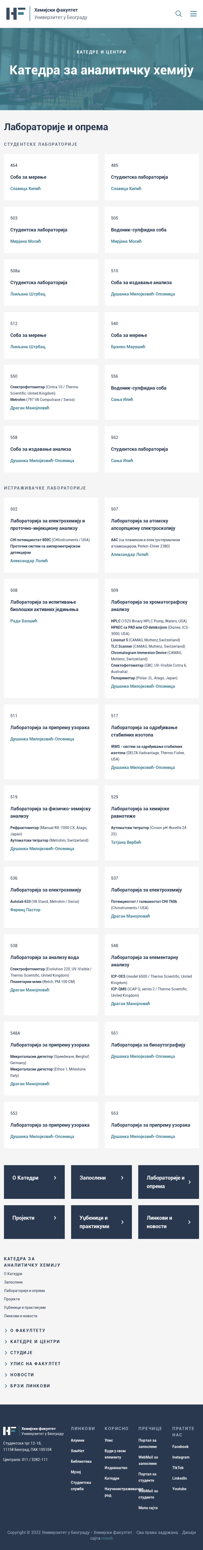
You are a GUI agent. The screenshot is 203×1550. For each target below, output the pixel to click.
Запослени (13, 1282)
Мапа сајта (148, 1508)
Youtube (179, 1489)
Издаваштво (116, 1468)
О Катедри (13, 1274)
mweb (107, 1538)
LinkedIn (179, 1478)
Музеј (76, 1472)
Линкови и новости (20, 1316)
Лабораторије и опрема (24, 1291)
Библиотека (81, 1461)
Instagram (181, 1457)
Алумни (77, 1440)
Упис (109, 1440)
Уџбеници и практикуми (25, 1307)
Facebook (180, 1447)
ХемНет (77, 1451)
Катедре (112, 1478)
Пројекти (12, 1299)
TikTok (178, 1468)
